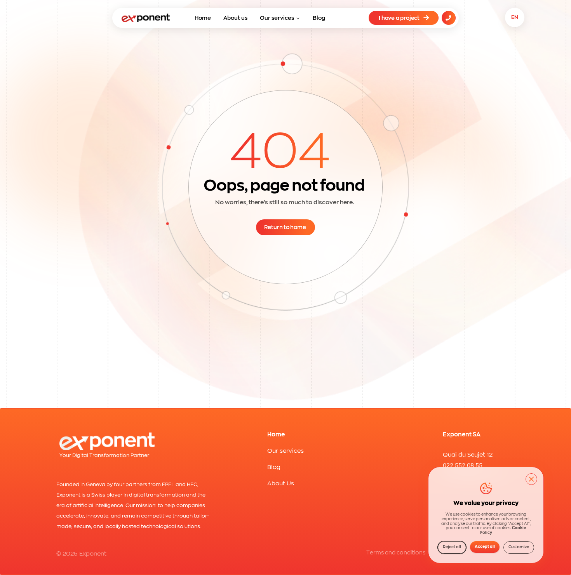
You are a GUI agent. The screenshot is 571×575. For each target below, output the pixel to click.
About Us (280, 483)
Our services (277, 18)
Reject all (452, 547)
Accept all (485, 547)
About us (235, 18)
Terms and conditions (395, 552)
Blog (319, 18)
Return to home (285, 227)
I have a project (399, 18)
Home (203, 18)
